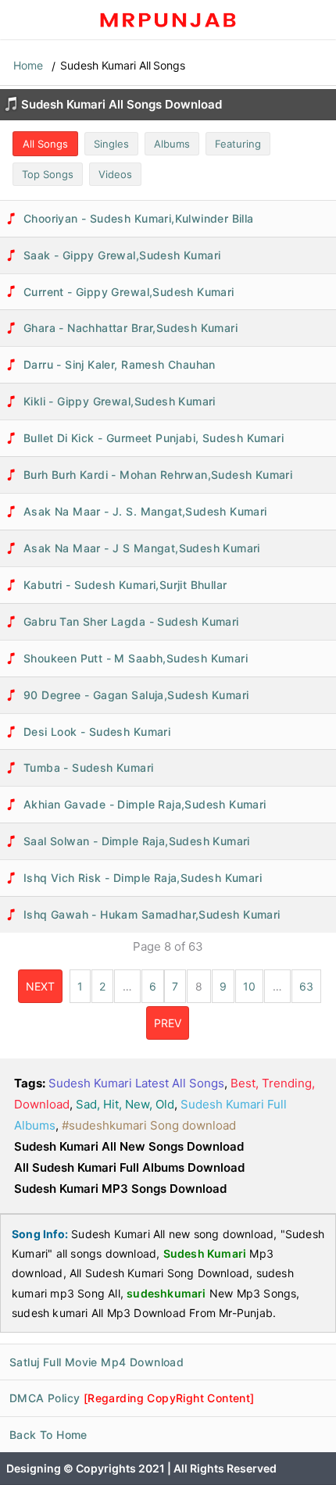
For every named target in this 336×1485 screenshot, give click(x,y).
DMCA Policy (132, 1398)
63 (306, 986)
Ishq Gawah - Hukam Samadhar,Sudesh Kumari (152, 914)
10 (249, 986)
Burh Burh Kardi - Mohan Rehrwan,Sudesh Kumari (157, 474)
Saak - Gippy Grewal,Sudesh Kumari (121, 255)
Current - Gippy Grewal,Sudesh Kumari (128, 291)
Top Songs (47, 174)
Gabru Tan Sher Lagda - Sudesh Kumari (131, 621)
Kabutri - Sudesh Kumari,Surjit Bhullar (125, 584)
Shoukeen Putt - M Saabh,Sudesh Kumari (135, 658)
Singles (111, 143)
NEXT (40, 986)
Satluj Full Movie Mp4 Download (96, 1362)
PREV (167, 1023)
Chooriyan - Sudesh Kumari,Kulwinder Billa (138, 218)
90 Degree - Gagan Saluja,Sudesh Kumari (135, 694)
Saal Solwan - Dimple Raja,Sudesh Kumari (136, 841)
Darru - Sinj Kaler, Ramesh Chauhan (119, 364)
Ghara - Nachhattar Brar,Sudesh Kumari (130, 327)
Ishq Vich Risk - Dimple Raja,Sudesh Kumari (142, 877)
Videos (115, 174)
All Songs (45, 143)
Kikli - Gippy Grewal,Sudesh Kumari (119, 401)
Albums (172, 143)
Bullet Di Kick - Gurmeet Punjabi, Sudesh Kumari (153, 437)
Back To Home (48, 1434)
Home (28, 65)
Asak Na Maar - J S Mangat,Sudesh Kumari (141, 548)
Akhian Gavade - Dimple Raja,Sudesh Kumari (144, 804)
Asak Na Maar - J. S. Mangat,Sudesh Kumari (145, 511)
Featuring (238, 143)
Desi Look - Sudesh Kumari (96, 731)
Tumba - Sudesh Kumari (88, 767)
